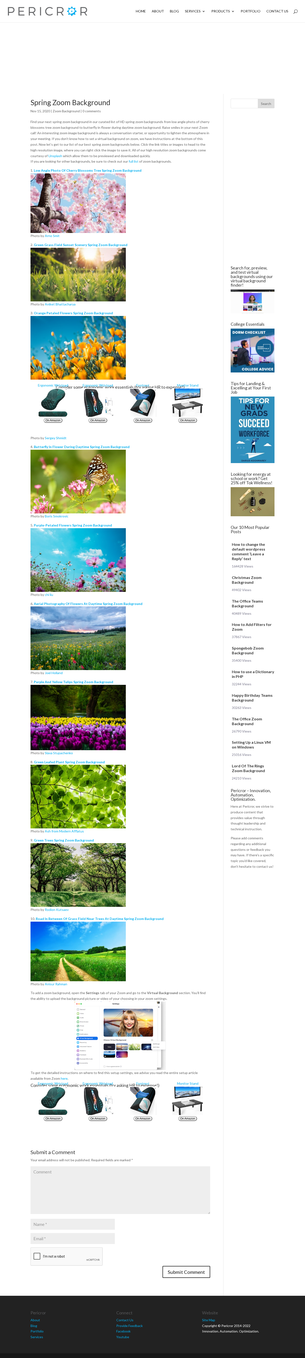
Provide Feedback (129, 1326)
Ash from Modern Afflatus (64, 831)
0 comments (91, 111)
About (158, 11)
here (64, 1078)
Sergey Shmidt (55, 438)
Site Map (208, 1320)
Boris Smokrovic (56, 516)
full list (133, 161)
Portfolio (250, 11)
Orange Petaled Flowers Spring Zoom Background (73, 313)
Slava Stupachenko (59, 753)
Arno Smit (52, 236)
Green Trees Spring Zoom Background (64, 840)
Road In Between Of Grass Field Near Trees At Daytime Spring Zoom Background (100, 919)
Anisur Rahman (56, 984)
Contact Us (277, 11)
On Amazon (53, 420)
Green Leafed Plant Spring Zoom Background (69, 762)
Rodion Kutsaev (57, 910)
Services (193, 11)
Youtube (122, 1337)
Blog (174, 11)
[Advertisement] (152, 58)
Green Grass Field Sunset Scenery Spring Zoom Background (80, 245)
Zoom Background (66, 111)
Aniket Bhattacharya (60, 304)
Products (220, 11)
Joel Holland (54, 673)
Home (141, 11)
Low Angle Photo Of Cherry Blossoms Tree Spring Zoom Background (88, 170)
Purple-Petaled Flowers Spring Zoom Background (73, 525)
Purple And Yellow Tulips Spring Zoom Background (73, 682)
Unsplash (55, 156)
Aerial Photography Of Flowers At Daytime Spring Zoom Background (88, 604)
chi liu (49, 595)
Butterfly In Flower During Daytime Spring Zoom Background (82, 447)
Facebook (123, 1331)
